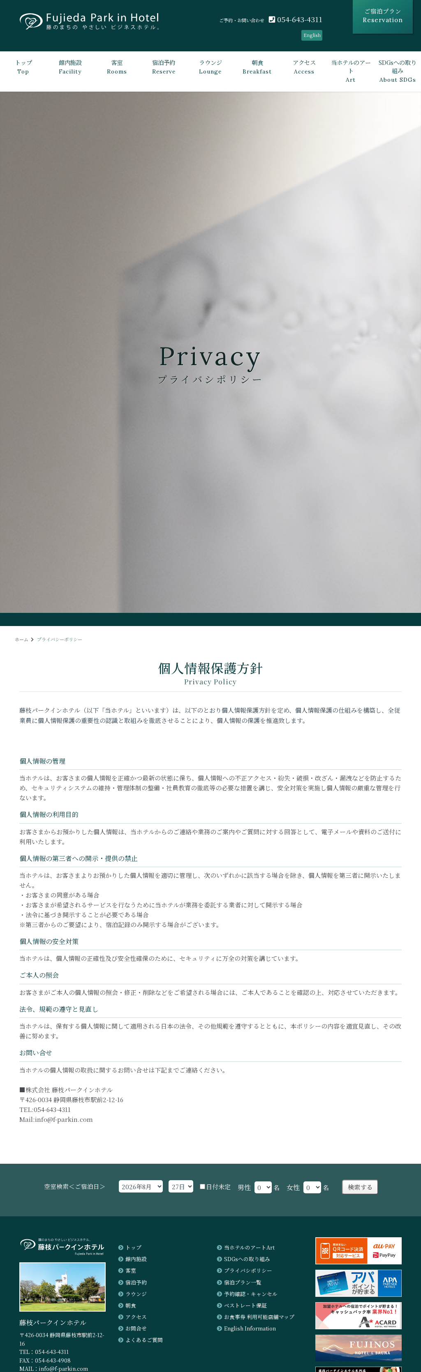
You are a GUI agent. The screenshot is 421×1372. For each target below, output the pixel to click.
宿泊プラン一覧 (242, 1282)
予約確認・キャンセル (251, 1294)
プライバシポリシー (248, 1270)
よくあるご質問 (144, 1340)
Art (351, 70)
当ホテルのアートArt (249, 1247)
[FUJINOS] (358, 1358)
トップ (133, 1247)
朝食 (130, 1305)
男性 (244, 1187)
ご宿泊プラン (383, 15)
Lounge (210, 66)
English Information (250, 1328)
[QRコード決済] (358, 1261)
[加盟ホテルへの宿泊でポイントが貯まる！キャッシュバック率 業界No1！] (358, 1326)
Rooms (117, 66)
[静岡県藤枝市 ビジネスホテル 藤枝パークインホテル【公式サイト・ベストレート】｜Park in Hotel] (89, 24)
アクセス (136, 1317)
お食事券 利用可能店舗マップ (259, 1317)
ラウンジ (136, 1294)
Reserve (164, 66)
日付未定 (218, 1186)
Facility (70, 66)
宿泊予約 (136, 1282)
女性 (293, 1187)
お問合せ (136, 1328)
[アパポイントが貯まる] (358, 1294)
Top (23, 66)
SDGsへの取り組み (247, 1259)
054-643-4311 (298, 19)
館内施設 (136, 1259)
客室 (130, 1270)
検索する (360, 1187)
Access (304, 66)
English (312, 35)
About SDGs (397, 70)
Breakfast (257, 66)
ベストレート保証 (245, 1305)
